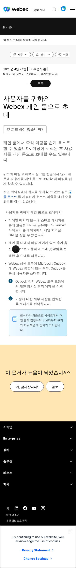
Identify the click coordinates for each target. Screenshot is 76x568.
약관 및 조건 (12, 514)
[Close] (70, 531)
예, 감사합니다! (27, 387)
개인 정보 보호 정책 (16, 520)
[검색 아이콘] (54, 9)
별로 (55, 387)
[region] (38, 546)
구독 (40, 83)
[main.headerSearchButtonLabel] (54, 8)
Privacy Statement (36, 550)
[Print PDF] (27, 84)
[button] (63, 8)
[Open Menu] (72, 8)
